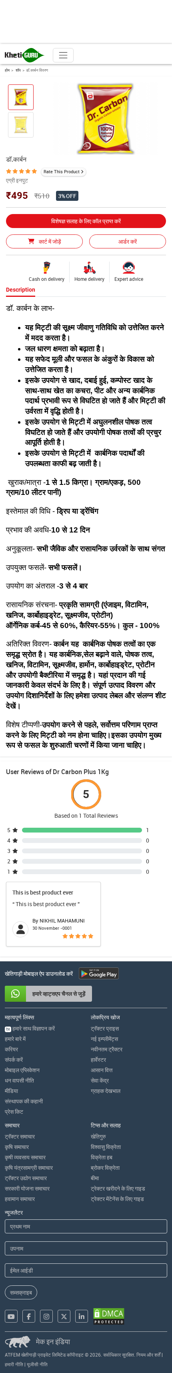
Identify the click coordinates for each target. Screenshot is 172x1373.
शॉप (18, 70)
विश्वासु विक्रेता (106, 1147)
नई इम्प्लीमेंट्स (104, 1039)
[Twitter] (64, 1316)
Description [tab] (20, 289)
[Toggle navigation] (63, 55)
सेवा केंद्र (100, 1080)
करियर (11, 1049)
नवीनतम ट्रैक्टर (106, 1049)
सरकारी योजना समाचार (27, 1188)
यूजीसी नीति (37, 1364)
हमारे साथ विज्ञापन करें (30, 1028)
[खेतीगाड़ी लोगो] (25, 55)
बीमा (95, 1178)
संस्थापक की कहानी (24, 1101)
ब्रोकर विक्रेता (105, 1167)
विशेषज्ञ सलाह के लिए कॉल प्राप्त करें (86, 221)
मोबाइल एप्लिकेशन (22, 1070)
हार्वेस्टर (98, 1059)
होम (7, 70)
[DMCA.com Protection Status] (109, 1316)
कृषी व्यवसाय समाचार (25, 1157)
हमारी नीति (14, 1364)
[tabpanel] (86, 527)
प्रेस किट (14, 1111)
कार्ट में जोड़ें (49, 241)
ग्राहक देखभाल (105, 1091)
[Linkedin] (81, 1316)
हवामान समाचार (20, 1199)
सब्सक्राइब (21, 1292)
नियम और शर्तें (148, 1354)
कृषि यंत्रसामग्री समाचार (29, 1167)
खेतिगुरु (98, 1136)
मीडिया (11, 1091)
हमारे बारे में (15, 1039)
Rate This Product (62, 171)
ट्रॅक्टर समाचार (20, 1136)
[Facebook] (28, 1316)
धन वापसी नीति (19, 1080)
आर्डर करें (127, 241)
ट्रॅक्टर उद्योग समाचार (26, 1178)
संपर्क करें (14, 1059)
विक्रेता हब (101, 1157)
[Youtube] (11, 1316)
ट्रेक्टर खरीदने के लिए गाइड (118, 1188)
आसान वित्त (101, 1070)
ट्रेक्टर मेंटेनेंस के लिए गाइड (117, 1199)
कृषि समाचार (17, 1147)
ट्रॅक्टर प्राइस (105, 1028)
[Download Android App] (99, 973)
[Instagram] (46, 1316)
